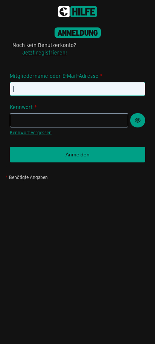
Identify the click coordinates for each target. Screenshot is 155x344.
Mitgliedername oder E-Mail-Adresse (54, 75)
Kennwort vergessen (31, 132)
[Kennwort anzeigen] (137, 120)
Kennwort (21, 107)
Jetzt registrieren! (44, 52)
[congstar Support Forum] (77, 11)
